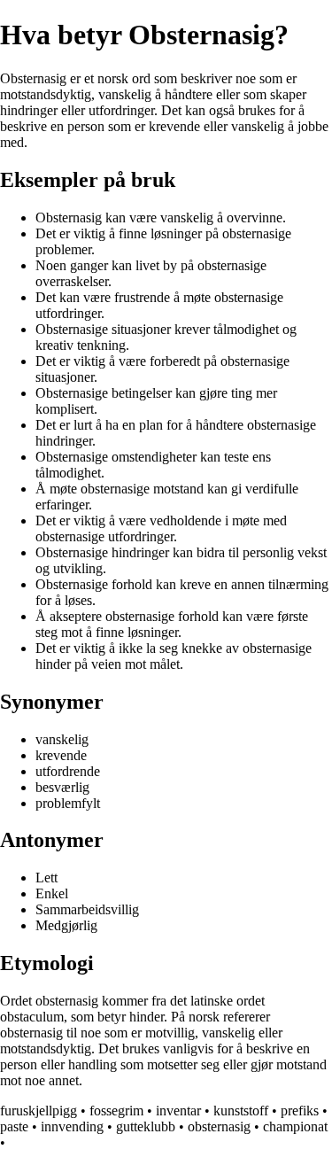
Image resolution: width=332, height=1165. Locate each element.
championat (295, 1126)
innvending (72, 1126)
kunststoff (240, 1110)
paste (14, 1126)
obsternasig (219, 1126)
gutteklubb (145, 1126)
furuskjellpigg (38, 1110)
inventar (178, 1110)
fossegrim (116, 1110)
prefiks (300, 1110)
